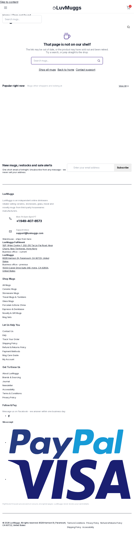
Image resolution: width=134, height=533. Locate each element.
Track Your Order (10, 339)
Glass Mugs (8, 301)
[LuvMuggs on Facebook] (9, 415)
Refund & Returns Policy (14, 347)
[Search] (128, 27)
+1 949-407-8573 (29, 221)
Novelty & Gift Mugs (12, 313)
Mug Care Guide (10, 355)
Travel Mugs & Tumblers (14, 297)
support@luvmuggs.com (29, 233)
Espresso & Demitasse (13, 309)
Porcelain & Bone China (14, 305)
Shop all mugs (47, 69)
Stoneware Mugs (10, 293)
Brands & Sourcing (11, 377)
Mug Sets (6, 317)
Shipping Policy (9, 343)
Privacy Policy (101, 174)
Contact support (85, 69)
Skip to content (9, 2)
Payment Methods (11, 351)
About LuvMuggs (10, 373)
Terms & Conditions (12, 393)
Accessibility (8, 389)
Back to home (66, 69)
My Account (8, 359)
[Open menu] (5, 8)
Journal (6, 381)
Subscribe (123, 167)
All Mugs (6, 285)
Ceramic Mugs (9, 289)
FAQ (4, 335)
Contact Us (7, 331)
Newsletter (7, 385)
